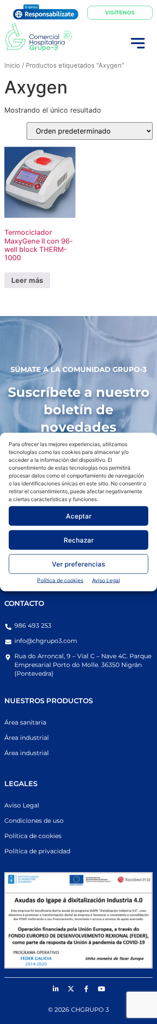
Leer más (27, 280)
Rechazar (79, 540)
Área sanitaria (25, 722)
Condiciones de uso (34, 821)
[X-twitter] (71, 988)
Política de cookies (60, 580)
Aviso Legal (106, 580)
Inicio (12, 65)
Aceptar (79, 516)
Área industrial (26, 738)
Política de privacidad (37, 851)
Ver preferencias (78, 564)
